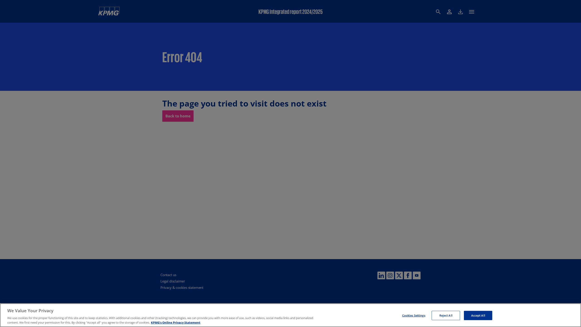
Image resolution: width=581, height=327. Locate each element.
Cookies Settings (413, 315)
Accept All (478, 315)
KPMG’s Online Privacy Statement (175, 322)
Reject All (446, 315)
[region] (290, 315)
